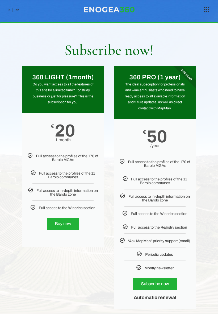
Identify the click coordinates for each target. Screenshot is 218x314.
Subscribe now (155, 284)
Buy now (63, 224)
